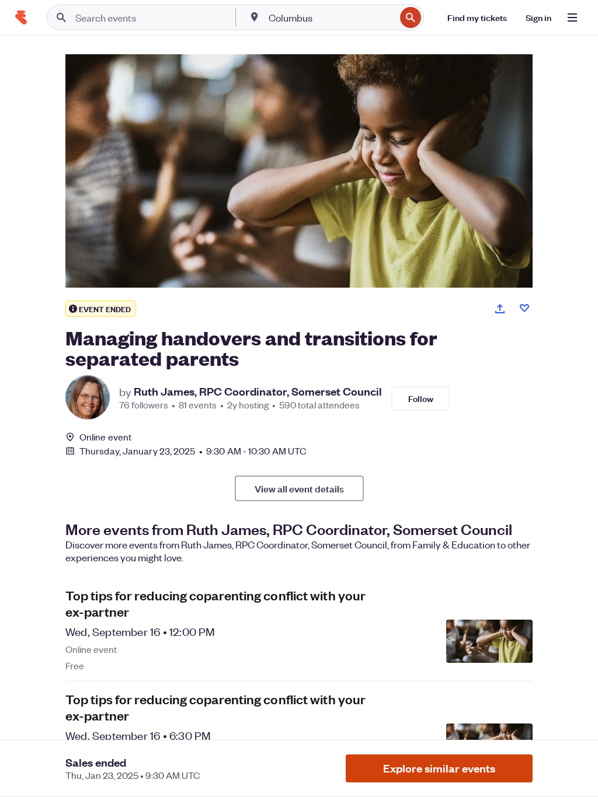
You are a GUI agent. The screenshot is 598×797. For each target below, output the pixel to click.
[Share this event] (500, 308)
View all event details (299, 488)
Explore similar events (439, 768)
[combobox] (331, 17)
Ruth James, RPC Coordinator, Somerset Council (258, 391)
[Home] (21, 18)
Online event (105, 437)
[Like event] (524, 308)
